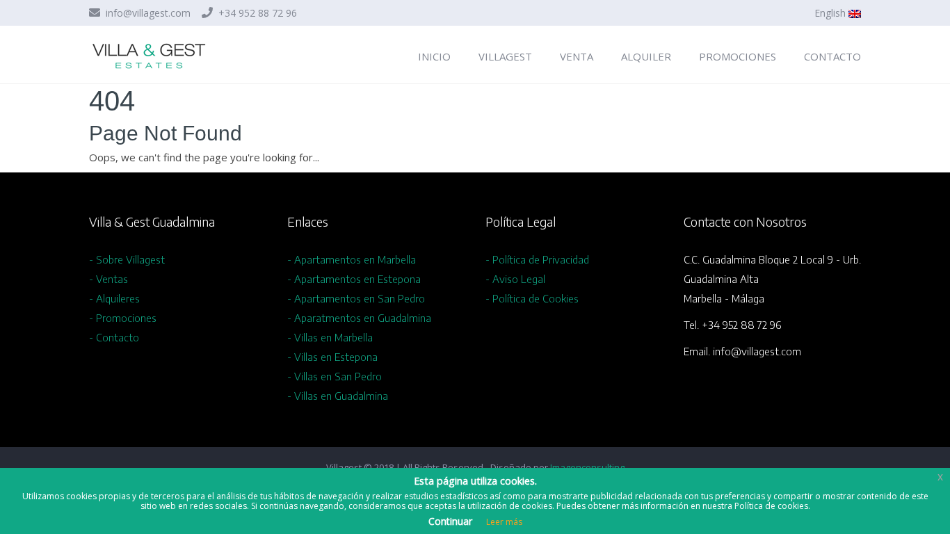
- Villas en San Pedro (334, 376)
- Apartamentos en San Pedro (356, 298)
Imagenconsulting (587, 467)
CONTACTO (832, 56)
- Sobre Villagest (127, 259)
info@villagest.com (147, 12)
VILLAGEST (505, 56)
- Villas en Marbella (330, 337)
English (831, 12)
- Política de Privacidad (537, 259)
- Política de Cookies (532, 298)
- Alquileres (114, 298)
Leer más (504, 522)
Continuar (450, 521)
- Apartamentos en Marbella (351, 259)
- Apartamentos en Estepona (354, 279)
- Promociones (122, 318)
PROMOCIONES (737, 56)
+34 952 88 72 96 (256, 12)
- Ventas (108, 279)
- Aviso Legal (515, 279)
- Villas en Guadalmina (337, 395)
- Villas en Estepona (332, 356)
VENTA (576, 56)
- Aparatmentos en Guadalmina (359, 318)
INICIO (434, 56)
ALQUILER (646, 56)
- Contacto (114, 337)
